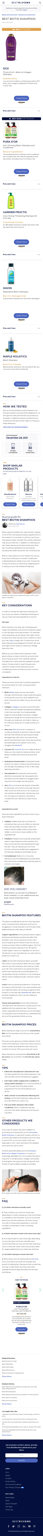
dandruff (18, 745)
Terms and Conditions (13, 1484)
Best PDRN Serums (8, 1370)
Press (7, 1501)
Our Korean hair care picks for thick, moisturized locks (19, 1419)
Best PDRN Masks (8, 1367)
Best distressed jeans (9, 1391)
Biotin (12, 692)
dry (11, 640)
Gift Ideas (8, 1507)
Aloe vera (16, 729)
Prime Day (9, 1510)
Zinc (10, 785)
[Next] (40, 1290)
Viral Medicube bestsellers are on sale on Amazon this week (21, 1427)
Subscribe (21, 1460)
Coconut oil (18, 749)
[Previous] (3, 1290)
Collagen (15, 707)
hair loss (35, 1259)
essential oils (26, 992)
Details (25, 10)
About (7, 1475)
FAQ (7, 1472)
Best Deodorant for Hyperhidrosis (13, 1373)
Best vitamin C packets (9, 1397)
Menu (3, 2)
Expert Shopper (11, 1504)
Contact (8, 1478)
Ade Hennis (20, 524)
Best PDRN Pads (7, 1364)
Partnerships (9, 1498)
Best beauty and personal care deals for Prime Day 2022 (20, 1394)
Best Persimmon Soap (9, 1361)
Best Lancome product (9, 1400)
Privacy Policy (10, 1481)
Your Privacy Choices (13, 1487)
